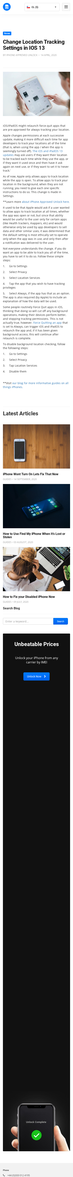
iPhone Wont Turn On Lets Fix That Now (30, 474)
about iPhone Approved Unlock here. (46, 202)
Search (60, 621)
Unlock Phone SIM (7, 7)
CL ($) (34, 7)
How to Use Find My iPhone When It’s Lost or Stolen (34, 535)
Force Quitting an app (47, 322)
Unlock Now (34, 676)
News (7, 33)
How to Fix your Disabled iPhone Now (29, 597)
